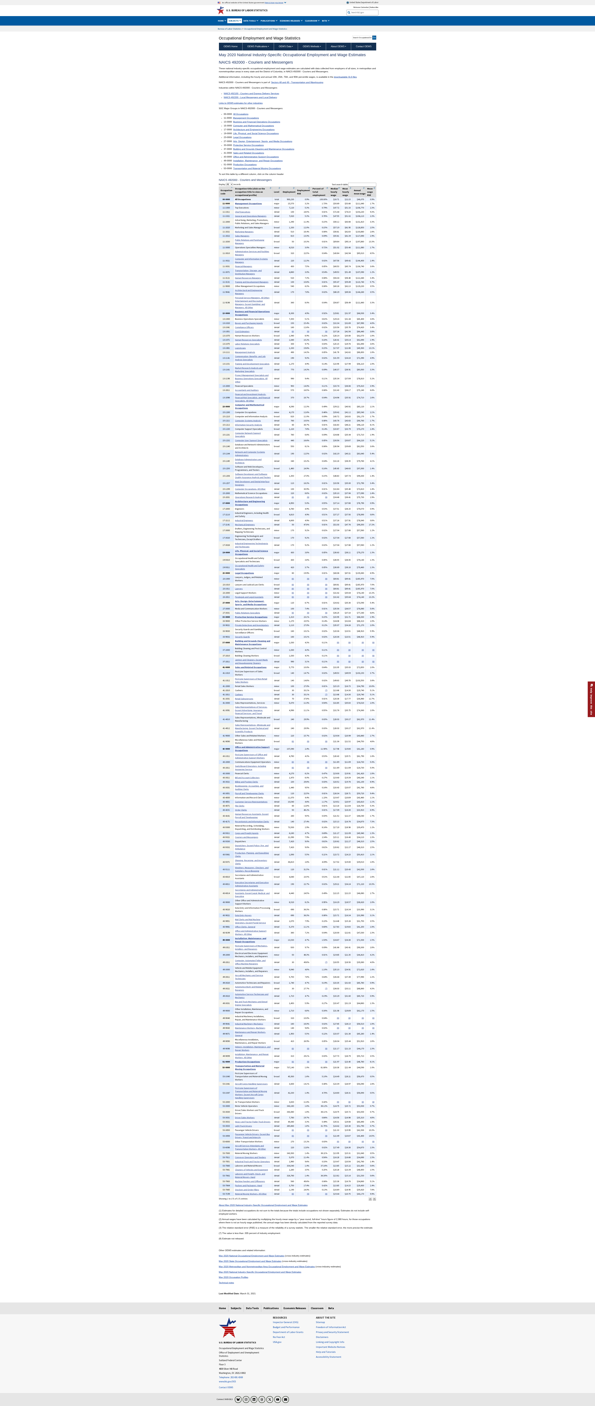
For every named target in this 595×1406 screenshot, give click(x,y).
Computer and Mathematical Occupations (253, 125)
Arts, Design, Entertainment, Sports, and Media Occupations (262, 141)
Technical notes (226, 1282)
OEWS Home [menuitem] (231, 46)
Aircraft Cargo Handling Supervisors (251, 1083)
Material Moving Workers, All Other (251, 1193)
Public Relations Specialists (247, 612)
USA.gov (277, 1341)
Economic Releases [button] (290, 20)
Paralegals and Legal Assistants (249, 597)
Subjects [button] (234, 20)
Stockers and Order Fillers (247, 1189)
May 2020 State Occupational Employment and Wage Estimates (250, 1261)
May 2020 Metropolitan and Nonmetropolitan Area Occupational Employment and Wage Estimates (267, 1266)
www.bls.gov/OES (227, 1381)
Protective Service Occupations (248, 145)
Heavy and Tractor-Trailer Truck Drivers (252, 1121)
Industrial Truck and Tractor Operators (252, 1161)
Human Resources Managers (248, 278)
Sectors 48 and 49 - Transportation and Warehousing (297, 82)
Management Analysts (245, 352)
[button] (370, 1199)
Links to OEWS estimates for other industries (241, 103)
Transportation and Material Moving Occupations (257, 168)
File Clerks (239, 805)
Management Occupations (246, 118)
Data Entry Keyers (243, 915)
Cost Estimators (242, 331)
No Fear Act (279, 1337)
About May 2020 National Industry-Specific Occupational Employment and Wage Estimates (263, 1205)
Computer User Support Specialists (251, 440)
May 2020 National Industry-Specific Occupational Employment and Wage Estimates (260, 1272)
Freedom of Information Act (331, 1327)
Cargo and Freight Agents (246, 833)
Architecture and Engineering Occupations (254, 129)
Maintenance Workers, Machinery (250, 1028)
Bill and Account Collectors (247, 777)
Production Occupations (245, 164)
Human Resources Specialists (248, 339)
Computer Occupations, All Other (250, 489)
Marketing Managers (244, 231)
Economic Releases (295, 1308)
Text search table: (340, 184)
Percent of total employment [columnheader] (319, 192)
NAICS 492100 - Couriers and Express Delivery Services (251, 93)
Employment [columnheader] (289, 191)
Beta (331, 1308)
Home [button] (221, 20)
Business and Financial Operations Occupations (256, 122)
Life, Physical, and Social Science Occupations (256, 133)
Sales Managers (242, 235)
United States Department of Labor (363, 2)
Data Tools (252, 1308)
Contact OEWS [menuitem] (364, 46)
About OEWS (337, 46)
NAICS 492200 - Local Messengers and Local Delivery (250, 97)
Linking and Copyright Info (330, 1341)
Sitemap (320, 1322)
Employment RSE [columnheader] (303, 192)
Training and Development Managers (251, 282)
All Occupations (240, 114)
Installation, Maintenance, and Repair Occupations (258, 160)
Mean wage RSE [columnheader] (370, 192)
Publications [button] (268, 20)
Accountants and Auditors (247, 390)
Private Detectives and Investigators (252, 625)
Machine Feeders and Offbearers (250, 1181)
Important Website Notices (330, 1346)
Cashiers (239, 694)
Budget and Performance (286, 1327)
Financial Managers (243, 266)
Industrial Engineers (244, 520)
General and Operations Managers (250, 216)
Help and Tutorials (326, 1351)
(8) (293, 331)
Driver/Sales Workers (245, 1117)
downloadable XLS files (345, 77)
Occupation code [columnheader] (226, 192)
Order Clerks (241, 810)
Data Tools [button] (249, 20)
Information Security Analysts (248, 424)
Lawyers (239, 588)
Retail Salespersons (244, 698)
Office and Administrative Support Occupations (256, 157)
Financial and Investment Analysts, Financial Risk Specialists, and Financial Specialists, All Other (252, 397)
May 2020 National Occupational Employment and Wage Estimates (251, 1256)
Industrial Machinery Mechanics (249, 1023)
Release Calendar (361, 7)
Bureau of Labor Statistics (230, 28)
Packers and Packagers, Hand (248, 1185)
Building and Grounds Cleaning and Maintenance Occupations (263, 149)
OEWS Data (285, 46)
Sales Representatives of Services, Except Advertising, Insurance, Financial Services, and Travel (251, 710)
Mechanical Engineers (245, 524)
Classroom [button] (311, 20)
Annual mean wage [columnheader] (360, 192)
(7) (326, 690)
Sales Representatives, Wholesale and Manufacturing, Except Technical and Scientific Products (252, 728)
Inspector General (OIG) (285, 1322)
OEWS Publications (257, 46)
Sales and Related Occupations (248, 153)
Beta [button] (324, 20)
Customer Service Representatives (251, 801)
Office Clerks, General (245, 926)
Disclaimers (322, 1337)
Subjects (236, 1308)
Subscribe (374, 7)
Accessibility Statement (328, 1356)
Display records (230, 184)
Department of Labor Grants (288, 1332)
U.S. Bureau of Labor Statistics (247, 10)
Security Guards (242, 636)
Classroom (317, 1308)
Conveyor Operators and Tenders (250, 1157)
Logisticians (240, 348)
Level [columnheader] (276, 191)
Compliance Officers (244, 327)
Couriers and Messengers (246, 837)
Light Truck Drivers (243, 1126)
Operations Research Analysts (249, 497)
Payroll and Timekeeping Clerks (249, 793)
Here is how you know (274, 2)
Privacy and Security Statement (332, 1332)
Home (222, 1308)
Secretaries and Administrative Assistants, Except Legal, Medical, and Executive (252, 893)
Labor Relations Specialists (247, 343)
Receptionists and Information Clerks (252, 821)
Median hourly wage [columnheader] (334, 192)
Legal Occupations (242, 137)
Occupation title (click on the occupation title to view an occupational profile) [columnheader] (250, 192)
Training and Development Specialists (252, 363)
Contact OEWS (226, 1387)
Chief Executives (242, 211)
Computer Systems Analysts (248, 420)
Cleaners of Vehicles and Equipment (251, 1169)
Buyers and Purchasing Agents (249, 323)
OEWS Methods (311, 46)
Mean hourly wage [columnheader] (345, 192)
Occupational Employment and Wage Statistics (265, 28)
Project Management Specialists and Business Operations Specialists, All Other (252, 378)
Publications (271, 1308)
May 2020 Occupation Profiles (233, 1277)
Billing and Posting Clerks (246, 781)
